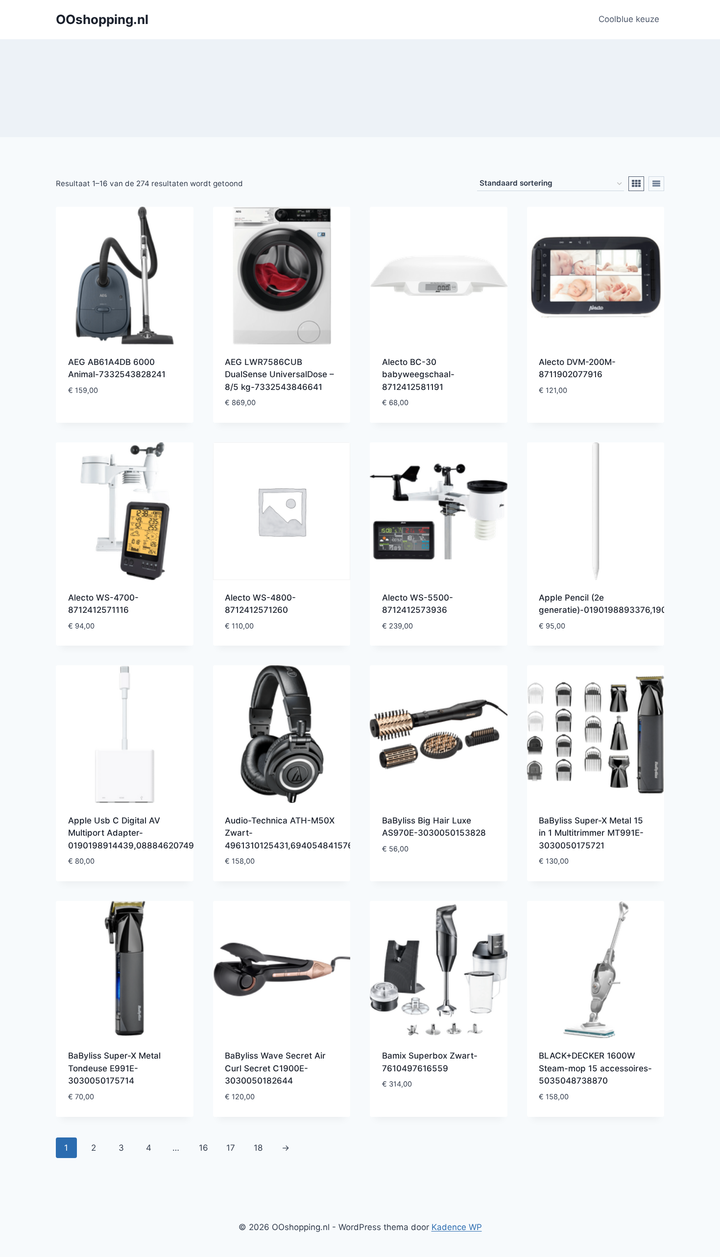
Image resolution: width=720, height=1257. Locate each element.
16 (203, 1148)
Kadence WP (457, 1227)
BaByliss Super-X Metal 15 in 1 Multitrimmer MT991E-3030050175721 (591, 833)
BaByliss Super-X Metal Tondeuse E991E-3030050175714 (114, 1068)
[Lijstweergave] (656, 183)
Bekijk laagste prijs (109, 419)
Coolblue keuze (629, 19)
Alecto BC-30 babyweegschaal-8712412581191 (418, 374)
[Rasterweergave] (636, 183)
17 (230, 1148)
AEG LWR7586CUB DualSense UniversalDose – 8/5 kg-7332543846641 (279, 374)
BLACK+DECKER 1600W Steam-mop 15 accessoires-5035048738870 (595, 1068)
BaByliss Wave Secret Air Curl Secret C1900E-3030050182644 (275, 1068)
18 (258, 1148)
